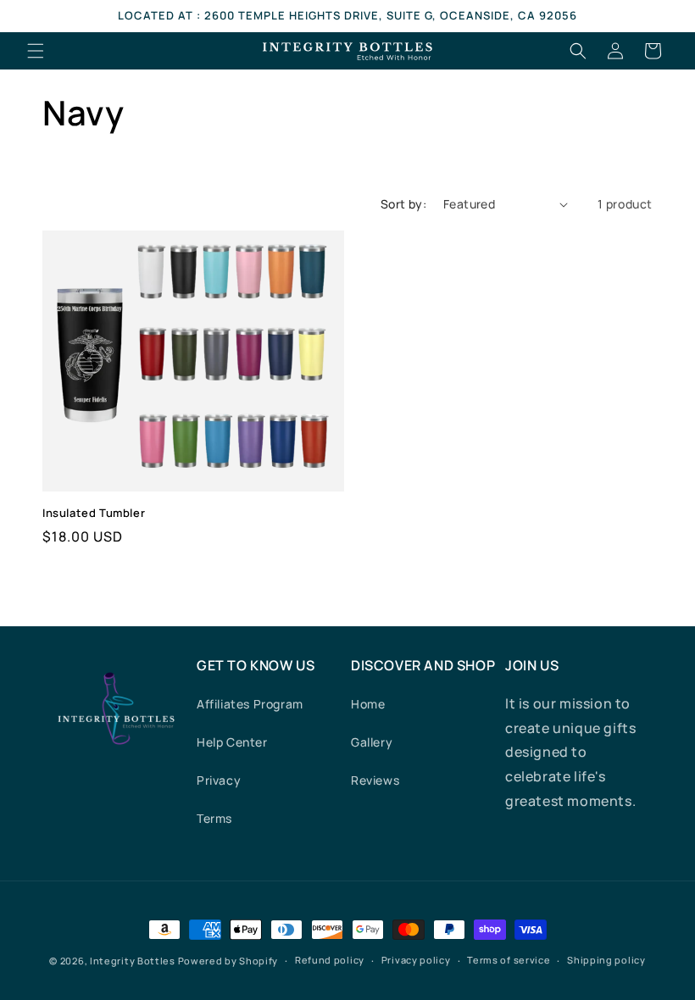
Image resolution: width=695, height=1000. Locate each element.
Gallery (371, 742)
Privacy (219, 780)
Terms (214, 818)
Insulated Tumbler (93, 513)
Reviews (375, 780)
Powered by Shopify (228, 960)
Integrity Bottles (132, 960)
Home (368, 704)
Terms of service (508, 959)
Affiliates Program (250, 704)
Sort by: (403, 204)
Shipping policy (606, 959)
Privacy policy (416, 959)
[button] (35, 50)
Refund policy (329, 959)
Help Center (232, 742)
